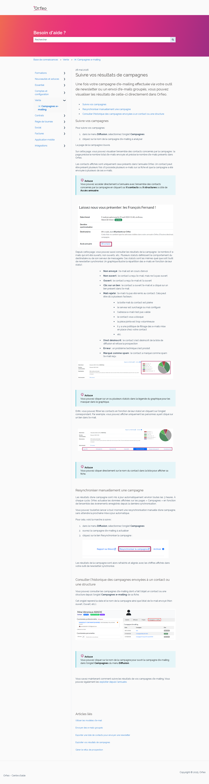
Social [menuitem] (38, 127)
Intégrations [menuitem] (41, 145)
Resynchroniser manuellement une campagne (106, 109)
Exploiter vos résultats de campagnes (92, 742)
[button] (64, 73)
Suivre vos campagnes (94, 104)
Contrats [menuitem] (39, 115)
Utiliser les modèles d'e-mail (88, 720)
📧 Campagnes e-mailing (87, 59)
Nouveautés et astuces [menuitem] (47, 79)
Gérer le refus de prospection (89, 750)
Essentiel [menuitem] (39, 85)
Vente (66, 59)
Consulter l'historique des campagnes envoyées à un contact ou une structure (123, 114)
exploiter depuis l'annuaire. (113, 682)
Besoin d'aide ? (49, 32)
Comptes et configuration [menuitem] (42, 93)
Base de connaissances (45, 59)
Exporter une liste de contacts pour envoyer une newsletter (102, 735)
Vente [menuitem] (38, 100)
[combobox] (101, 39)
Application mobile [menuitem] (45, 139)
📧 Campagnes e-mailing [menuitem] (48, 108)
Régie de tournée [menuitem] (44, 121)
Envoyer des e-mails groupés (89, 728)
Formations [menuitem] (41, 73)
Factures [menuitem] (39, 133)
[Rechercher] (173, 39)
